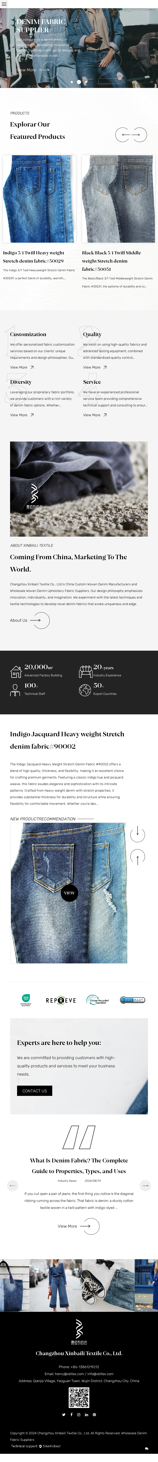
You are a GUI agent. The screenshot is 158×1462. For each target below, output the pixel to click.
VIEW (69, 893)
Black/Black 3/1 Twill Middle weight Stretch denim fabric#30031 (32, 261)
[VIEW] (39, 199)
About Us (18, 620)
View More (26, 69)
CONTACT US (34, 1090)
